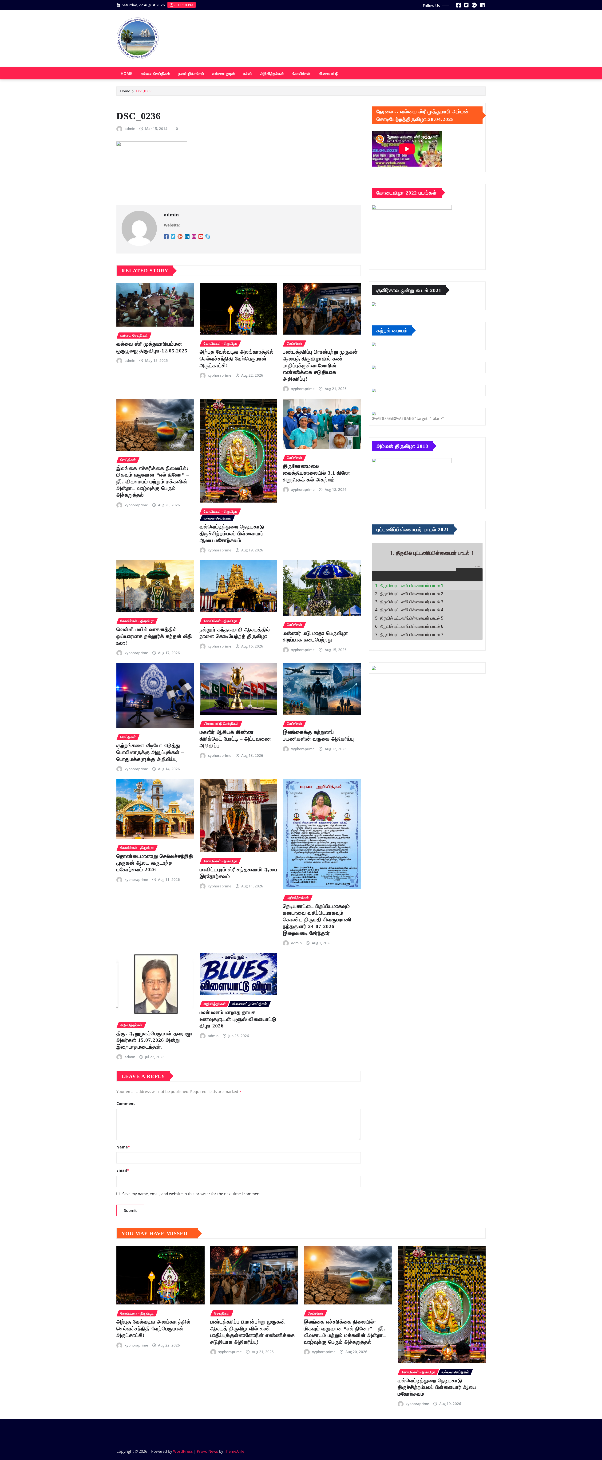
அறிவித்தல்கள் (272, 73)
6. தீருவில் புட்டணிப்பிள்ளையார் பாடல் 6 (409, 626)
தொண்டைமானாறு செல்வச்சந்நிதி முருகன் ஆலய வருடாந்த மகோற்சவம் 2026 (154, 862)
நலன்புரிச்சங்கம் (191, 73)
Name (123, 1147)
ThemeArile (234, 1451)
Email (122, 1170)
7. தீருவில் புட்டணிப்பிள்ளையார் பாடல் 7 (409, 634)
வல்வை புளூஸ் (223, 73)
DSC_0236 (144, 91)
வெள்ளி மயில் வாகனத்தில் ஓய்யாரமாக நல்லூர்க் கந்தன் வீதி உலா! (154, 636)
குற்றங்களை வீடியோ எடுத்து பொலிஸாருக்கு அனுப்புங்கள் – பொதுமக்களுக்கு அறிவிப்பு (150, 752)
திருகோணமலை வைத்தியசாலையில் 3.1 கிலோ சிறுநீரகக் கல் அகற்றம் (316, 472)
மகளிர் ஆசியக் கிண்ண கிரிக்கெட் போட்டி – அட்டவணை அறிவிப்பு (235, 738)
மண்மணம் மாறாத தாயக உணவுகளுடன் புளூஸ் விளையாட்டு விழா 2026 (238, 1019)
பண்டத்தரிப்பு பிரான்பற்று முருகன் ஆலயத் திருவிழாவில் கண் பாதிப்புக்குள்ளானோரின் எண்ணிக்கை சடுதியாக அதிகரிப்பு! (320, 365)
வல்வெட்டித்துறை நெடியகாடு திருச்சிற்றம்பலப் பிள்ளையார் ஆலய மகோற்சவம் (232, 533)
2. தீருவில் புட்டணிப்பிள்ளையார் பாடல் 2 (409, 593)
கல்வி (247, 73)
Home (126, 73)
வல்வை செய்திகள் (155, 73)
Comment (125, 1103)
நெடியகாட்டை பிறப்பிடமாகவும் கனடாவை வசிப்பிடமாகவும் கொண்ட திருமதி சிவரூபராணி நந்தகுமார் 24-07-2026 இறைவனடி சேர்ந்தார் (317, 919)
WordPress (183, 1451)
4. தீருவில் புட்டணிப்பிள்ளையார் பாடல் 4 (409, 610)
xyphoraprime (219, 375)
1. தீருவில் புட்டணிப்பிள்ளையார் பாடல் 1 (409, 585)
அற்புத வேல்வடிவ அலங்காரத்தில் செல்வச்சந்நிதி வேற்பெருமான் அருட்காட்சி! (237, 358)
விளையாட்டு (328, 73)
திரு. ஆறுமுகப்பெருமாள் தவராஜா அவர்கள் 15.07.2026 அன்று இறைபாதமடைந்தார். (154, 1040)
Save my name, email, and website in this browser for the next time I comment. (192, 1193)
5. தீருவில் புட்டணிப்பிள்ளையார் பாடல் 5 (409, 618)
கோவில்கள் (302, 73)
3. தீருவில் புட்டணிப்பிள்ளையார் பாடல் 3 (409, 602)
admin (130, 128)
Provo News (207, 1451)
